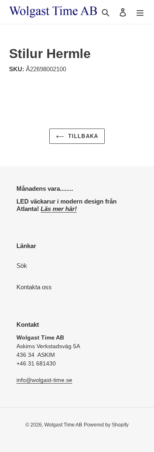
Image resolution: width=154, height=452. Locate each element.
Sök (21, 265)
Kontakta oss (34, 286)
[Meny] (140, 12)
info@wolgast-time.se (44, 380)
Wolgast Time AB (63, 425)
